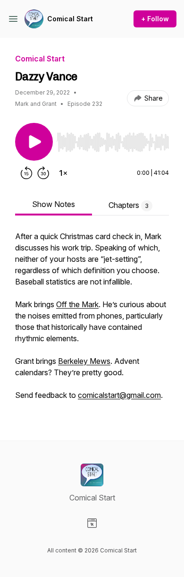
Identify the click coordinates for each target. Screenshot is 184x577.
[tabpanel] (92, 320)
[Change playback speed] (63, 173)
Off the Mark (77, 304)
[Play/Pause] (34, 142)
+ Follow (155, 19)
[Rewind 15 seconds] (26, 173)
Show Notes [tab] (53, 204)
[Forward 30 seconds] (43, 173)
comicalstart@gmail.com (119, 395)
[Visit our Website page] (92, 523)
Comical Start (70, 19)
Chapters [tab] (129, 205)
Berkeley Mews (84, 361)
